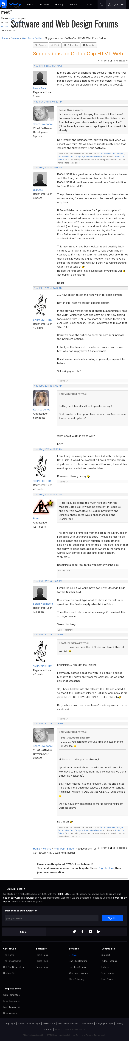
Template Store (12, 988)
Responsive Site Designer (112, 153)
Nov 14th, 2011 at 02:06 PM (48, 634)
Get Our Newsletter (13, 967)
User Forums (107, 973)
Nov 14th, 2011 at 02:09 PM (48, 723)
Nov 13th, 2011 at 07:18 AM (48, 386)
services (30, 897)
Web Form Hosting (78, 973)
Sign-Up (112, 918)
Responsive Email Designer (70, 156)
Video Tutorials (109, 961)
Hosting (59, 4)
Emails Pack (42, 955)
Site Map (48, 1029)
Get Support (87, 1023)
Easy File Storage (78, 967)
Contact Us (9, 973)
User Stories (108, 979)
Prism (36, 518)
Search (41, 45)
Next (122, 60)
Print (56, 45)
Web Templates (11, 995)
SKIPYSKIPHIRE (42, 319)
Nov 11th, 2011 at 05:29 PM (48, 101)
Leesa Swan (40, 88)
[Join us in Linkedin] (98, 931)
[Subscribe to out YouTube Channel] (90, 931)
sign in (13, 18)
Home (4, 38)
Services (74, 948)
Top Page (10, 1023)
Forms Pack (42, 961)
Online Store (49, 1023)
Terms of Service (93, 1035)
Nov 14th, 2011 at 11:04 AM (48, 581)
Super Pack (42, 967)
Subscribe (72, 45)
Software (45, 4)
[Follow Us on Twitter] (74, 931)
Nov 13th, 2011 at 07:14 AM (48, 288)
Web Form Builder (32, 38)
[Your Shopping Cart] (102, 4)
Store (89, 4)
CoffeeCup (9, 948)
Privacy (119, 1023)
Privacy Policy (75, 1035)
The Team (8, 955)
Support (74, 4)
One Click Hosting (78, 961)
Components (10, 1013)
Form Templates (11, 1007)
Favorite (89, 45)
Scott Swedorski (43, 124)
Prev (104, 60)
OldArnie (38, 189)
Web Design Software (68, 1023)
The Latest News (12, 961)
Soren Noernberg (43, 603)
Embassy (106, 967)
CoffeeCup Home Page (29, 1023)
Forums (15, 38)
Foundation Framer (93, 156)
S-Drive (73, 955)
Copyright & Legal (104, 1023)
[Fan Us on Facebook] (82, 931)
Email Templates (11, 1001)
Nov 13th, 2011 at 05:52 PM (48, 494)
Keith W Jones (41, 409)
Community (108, 948)
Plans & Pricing (76, 979)
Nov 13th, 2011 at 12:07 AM (48, 167)
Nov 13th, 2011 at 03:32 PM (48, 449)
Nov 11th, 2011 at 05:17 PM (48, 66)
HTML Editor (63, 894)
